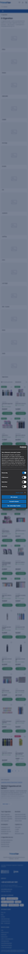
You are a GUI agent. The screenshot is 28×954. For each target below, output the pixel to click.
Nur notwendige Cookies (14, 505)
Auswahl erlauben (14, 501)
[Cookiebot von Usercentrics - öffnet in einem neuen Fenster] (20, 447)
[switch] (24, 477)
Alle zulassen (14, 497)
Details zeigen (19, 492)
